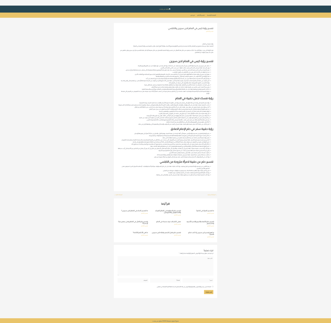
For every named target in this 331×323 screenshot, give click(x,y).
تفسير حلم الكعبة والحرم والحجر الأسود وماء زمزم (200, 222)
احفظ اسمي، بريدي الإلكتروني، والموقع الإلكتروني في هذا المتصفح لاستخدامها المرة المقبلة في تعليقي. (184, 286)
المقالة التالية (118, 194)
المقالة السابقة (212, 194)
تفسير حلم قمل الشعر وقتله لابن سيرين (166, 232)
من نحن (192, 15)
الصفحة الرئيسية (211, 15)
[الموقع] (133, 280)
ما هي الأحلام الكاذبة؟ (140, 232)
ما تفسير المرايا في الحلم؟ (205, 211)
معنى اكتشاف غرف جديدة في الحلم (168, 221)
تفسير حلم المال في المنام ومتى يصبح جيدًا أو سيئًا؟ (133, 222)
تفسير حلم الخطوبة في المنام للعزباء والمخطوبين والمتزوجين (168, 211)
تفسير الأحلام (201, 15)
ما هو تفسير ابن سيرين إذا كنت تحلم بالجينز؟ (201, 233)
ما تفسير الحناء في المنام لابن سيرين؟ (134, 211)
